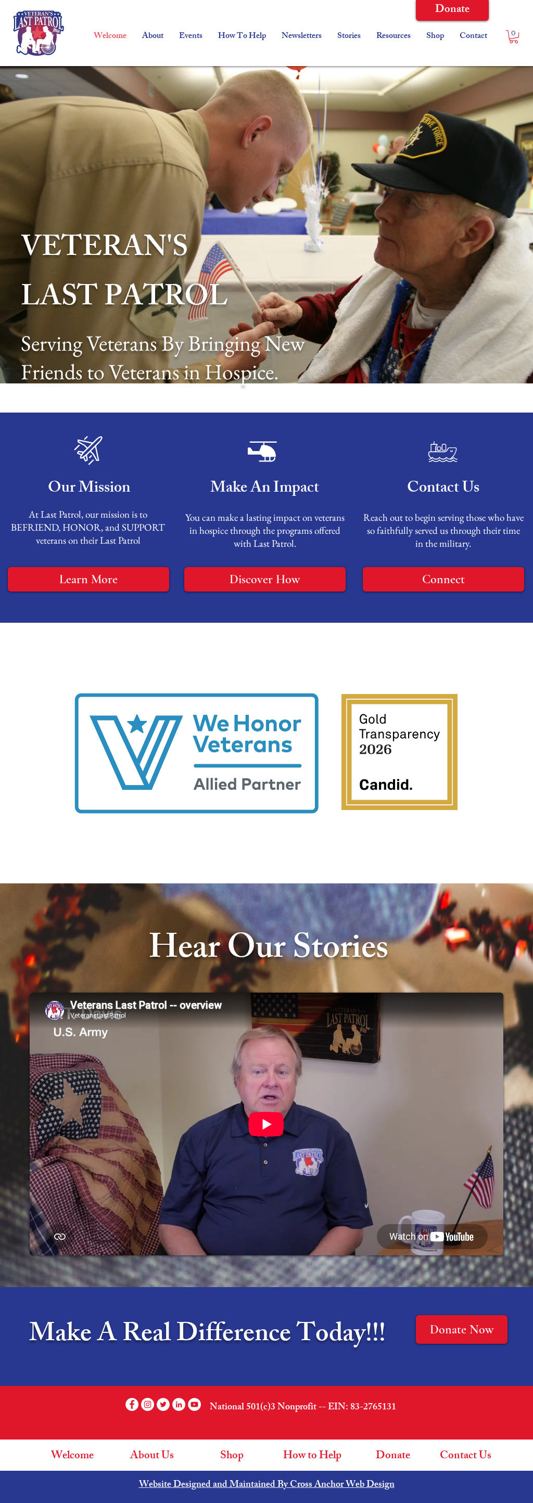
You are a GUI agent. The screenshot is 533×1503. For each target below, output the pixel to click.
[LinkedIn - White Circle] (178, 1404)
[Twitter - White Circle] (163, 1404)
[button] (190, 37)
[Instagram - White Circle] (147, 1404)
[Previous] (56, 225)
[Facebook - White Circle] (131, 1404)
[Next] (476, 225)
